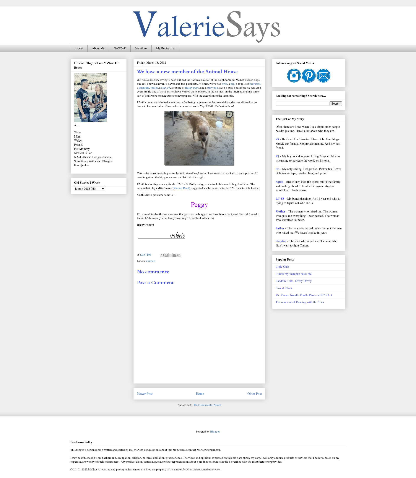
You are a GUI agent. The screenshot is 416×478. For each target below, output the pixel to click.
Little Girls (282, 266)
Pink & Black (284, 288)
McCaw (165, 87)
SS (277, 139)
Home (79, 48)
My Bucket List (165, 48)
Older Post (254, 393)
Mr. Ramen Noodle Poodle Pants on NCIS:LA (304, 295)
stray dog (212, 87)
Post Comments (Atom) (207, 405)
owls (224, 84)
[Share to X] (170, 255)
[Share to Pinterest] (179, 255)
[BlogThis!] (166, 255)
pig (232, 84)
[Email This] (162, 255)
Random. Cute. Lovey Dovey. (294, 281)
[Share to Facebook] (174, 255)
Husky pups (192, 87)
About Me (98, 48)
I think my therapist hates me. (294, 274)
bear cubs (254, 84)
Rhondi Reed (181, 188)
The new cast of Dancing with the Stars (300, 302)
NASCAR (120, 48)
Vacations (141, 48)
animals (150, 261)
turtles (154, 87)
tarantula (144, 87)
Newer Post (145, 393)
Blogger (214, 431)
